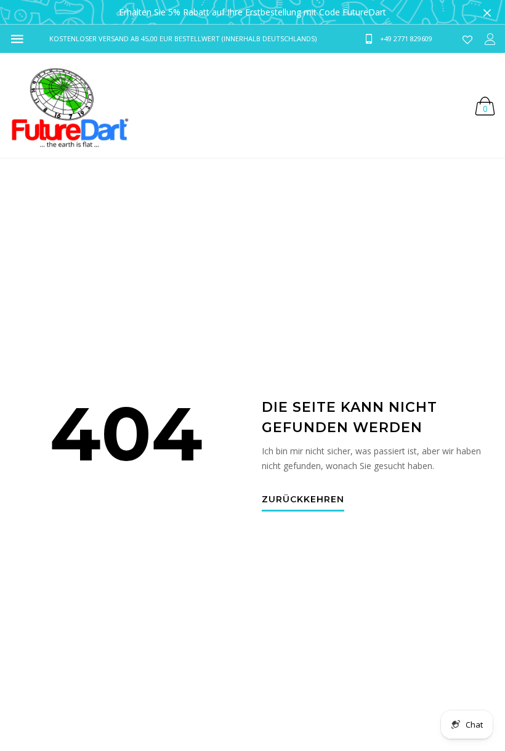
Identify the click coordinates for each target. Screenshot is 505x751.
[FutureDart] (69, 105)
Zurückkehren (303, 500)
